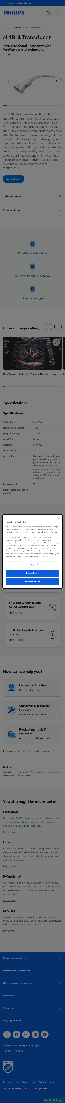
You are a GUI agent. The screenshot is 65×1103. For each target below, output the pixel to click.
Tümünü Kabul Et (32, 581)
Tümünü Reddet (32, 573)
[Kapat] (58, 518)
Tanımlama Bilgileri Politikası (36, 556)
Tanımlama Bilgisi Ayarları (32, 565)
